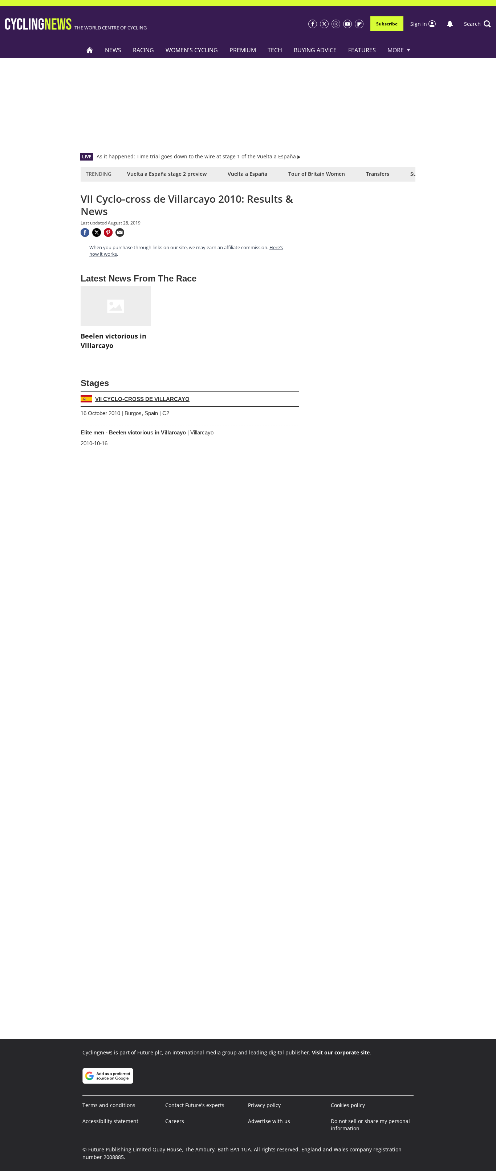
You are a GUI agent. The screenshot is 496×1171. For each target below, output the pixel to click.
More (395, 50)
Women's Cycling (192, 50)
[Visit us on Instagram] (336, 24)
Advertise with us (269, 1121)
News (113, 50)
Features (362, 50)
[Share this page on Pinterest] (108, 232)
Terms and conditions (108, 1105)
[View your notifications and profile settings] (450, 24)
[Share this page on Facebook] (85, 232)
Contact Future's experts (194, 1105)
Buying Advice (315, 50)
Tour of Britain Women (316, 173)
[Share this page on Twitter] (96, 232)
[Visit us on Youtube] (347, 24)
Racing (143, 50)
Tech (275, 50)
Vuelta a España (247, 173)
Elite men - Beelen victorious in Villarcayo (147, 432)
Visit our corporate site (341, 1052)
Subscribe (387, 24)
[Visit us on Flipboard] (359, 24)
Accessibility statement (110, 1121)
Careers (174, 1121)
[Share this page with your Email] (119, 232)
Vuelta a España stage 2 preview (167, 173)
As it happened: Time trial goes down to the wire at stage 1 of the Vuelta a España (196, 156)
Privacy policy (264, 1105)
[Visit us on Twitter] (324, 24)
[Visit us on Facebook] (312, 24)
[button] (477, 24)
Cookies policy (348, 1105)
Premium (242, 50)
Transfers (377, 173)
